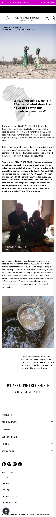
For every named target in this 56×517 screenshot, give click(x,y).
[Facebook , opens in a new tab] (4, 463)
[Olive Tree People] (27, 18)
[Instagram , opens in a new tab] (15, 463)
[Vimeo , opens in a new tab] (9, 463)
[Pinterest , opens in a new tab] (20, 463)
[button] (6, 511)
